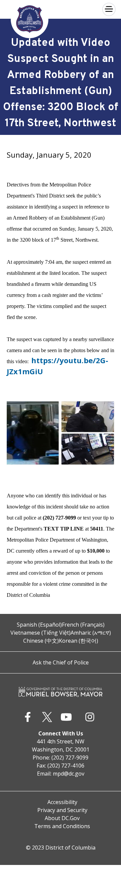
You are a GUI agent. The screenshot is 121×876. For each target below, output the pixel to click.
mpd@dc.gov (68, 773)
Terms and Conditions (62, 826)
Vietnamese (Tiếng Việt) (40, 632)
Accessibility (62, 802)
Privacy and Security (62, 810)
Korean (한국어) (78, 640)
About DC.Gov (62, 818)
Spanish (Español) (39, 624)
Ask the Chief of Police (61, 662)
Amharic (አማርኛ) (91, 632)
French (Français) (83, 624)
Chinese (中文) (41, 640)
